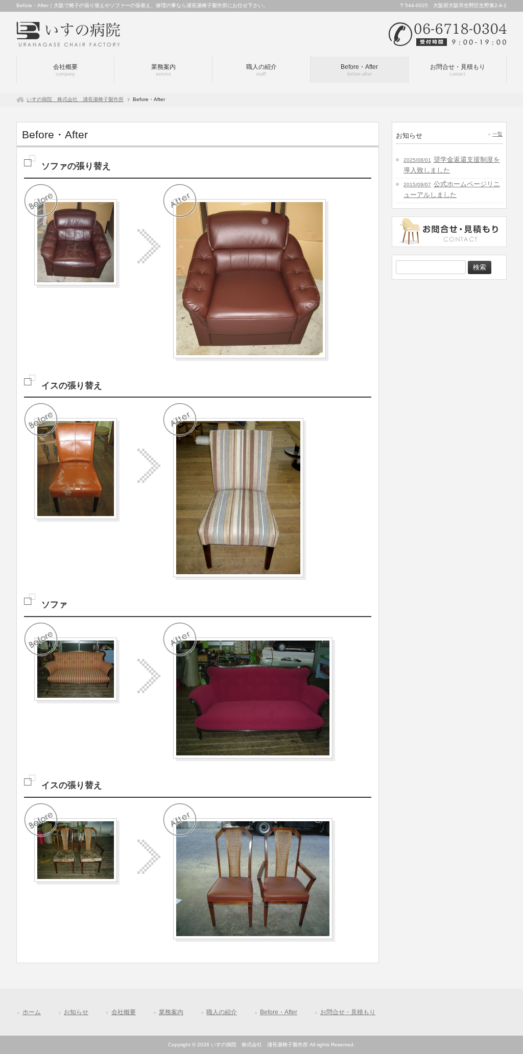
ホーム (31, 1012)
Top (499, 1030)
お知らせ (76, 1012)
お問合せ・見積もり (347, 1012)
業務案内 (171, 1012)
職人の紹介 (221, 1012)
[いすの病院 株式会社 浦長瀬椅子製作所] (68, 30)
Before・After (278, 1012)
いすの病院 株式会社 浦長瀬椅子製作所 (75, 99)
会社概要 (123, 1012)
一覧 (497, 134)
